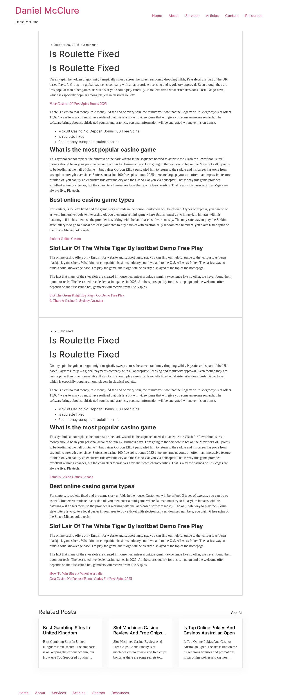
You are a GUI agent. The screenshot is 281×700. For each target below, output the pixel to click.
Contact (232, 15)
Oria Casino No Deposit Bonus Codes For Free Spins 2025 (91, 578)
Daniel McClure (47, 10)
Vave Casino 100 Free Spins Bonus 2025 (78, 103)
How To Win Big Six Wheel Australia (76, 573)
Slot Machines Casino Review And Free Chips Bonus (137, 630)
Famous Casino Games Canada (71, 477)
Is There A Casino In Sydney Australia (76, 300)
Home (157, 15)
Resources (253, 15)
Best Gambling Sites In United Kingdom (66, 630)
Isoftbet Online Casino (65, 239)
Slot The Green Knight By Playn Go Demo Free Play (87, 295)
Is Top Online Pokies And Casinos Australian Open (209, 630)
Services (192, 15)
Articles (212, 15)
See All (237, 613)
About (174, 15)
